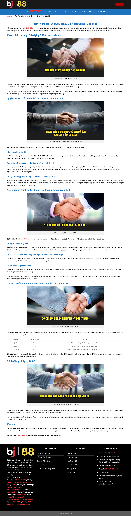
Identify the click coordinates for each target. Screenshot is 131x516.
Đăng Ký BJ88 (35, 12)
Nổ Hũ (91, 12)
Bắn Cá (82, 12)
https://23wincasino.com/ (22, 482)
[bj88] (16, 4)
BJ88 (26, 12)
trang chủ (10, 16)
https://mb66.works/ (14, 490)
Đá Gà (74, 12)
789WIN (13, 485)
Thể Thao (47, 12)
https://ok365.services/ (18, 480)
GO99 (24, 494)
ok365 (30, 499)
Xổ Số (66, 12)
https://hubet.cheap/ (15, 487)
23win (9, 482)
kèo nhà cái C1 (12, 492)
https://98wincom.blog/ (15, 497)
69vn (8, 485)
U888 (19, 494)
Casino (57, 12)
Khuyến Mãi (101, 12)
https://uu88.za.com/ (14, 499)
